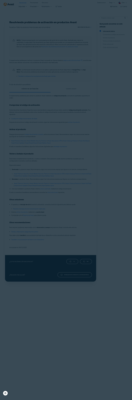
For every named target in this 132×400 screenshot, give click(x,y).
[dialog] (66, 200)
